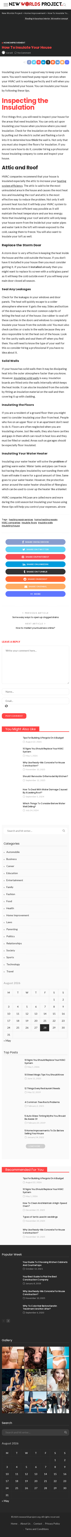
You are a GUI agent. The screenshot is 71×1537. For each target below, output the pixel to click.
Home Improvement (14, 43)
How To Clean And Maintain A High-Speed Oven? (45, 1205)
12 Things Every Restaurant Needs (42, 1088)
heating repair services (21, 519)
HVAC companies (11, 522)
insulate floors (29, 522)
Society (10, 950)
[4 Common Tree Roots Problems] (13, 1105)
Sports (10, 957)
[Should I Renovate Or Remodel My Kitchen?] (11, 780)
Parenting (12, 929)
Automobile (13, 851)
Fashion (10, 894)
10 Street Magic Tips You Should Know (44, 1074)
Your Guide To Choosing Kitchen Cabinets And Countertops (45, 1264)
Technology (13, 964)
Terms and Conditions (37, 1529)
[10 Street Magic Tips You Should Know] (13, 1078)
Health (10, 908)
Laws (9, 922)
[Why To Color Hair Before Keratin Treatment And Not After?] (11, 1309)
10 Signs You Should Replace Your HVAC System (43, 750)
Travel (9, 971)
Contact (37, 1523)
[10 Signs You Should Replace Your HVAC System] (11, 751)
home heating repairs (46, 519)
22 (54, 1020)
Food (9, 901)
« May (7, 1040)
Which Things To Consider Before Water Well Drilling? (44, 805)
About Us (25, 1523)
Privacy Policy (52, 1523)
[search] (64, 4)
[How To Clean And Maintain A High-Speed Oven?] (11, 1206)
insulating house (11, 525)
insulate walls (45, 522)
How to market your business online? (35, 627)
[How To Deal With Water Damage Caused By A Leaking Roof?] (11, 792)
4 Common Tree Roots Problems (42, 1102)
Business (11, 859)
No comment (24, 52)
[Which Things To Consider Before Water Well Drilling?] (11, 806)
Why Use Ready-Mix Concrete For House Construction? (44, 764)
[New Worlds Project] (35, 3)
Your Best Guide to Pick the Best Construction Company (40, 1278)
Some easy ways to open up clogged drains (35, 617)
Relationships (14, 943)
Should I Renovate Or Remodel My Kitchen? (45, 776)
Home (14, 1523)
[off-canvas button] (6, 5)
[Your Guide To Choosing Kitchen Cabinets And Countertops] (11, 1265)
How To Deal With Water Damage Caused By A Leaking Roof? (45, 791)
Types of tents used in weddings (40, 1216)
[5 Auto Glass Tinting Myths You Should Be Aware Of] (13, 1119)
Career (10, 866)
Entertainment (14, 880)
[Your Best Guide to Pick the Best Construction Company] (11, 1279)
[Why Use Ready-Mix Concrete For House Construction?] (11, 765)
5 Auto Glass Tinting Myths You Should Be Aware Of (45, 1117)
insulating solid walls (26, 378)
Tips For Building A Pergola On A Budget (43, 737)
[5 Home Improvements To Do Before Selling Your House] (13, 1133)
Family (9, 887)
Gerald (9, 52)
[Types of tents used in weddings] (11, 1220)
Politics (10, 936)
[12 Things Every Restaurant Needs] (13, 1091)
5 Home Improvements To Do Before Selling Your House (44, 1132)
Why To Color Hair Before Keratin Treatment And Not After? (40, 1307)
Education (12, 873)
